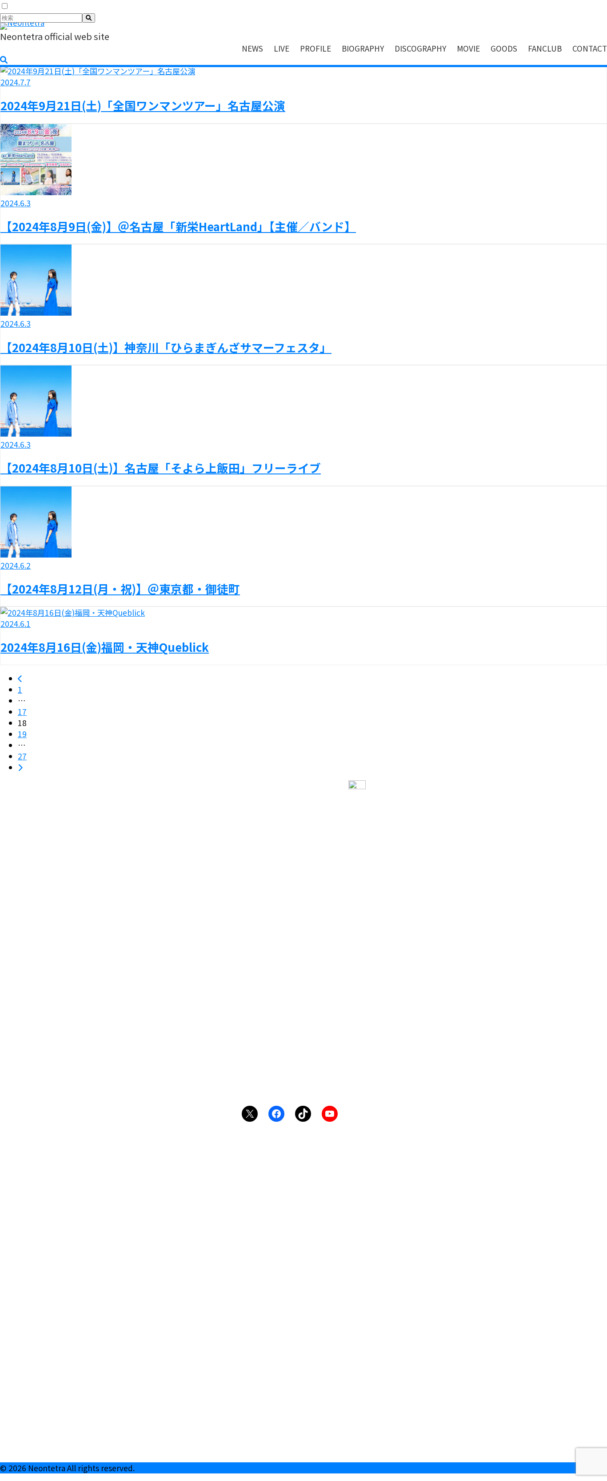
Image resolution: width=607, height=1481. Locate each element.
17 (22, 711)
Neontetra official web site (54, 36)
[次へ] (20, 767)
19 (22, 733)
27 (22, 756)
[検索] (88, 18)
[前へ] (20, 678)
